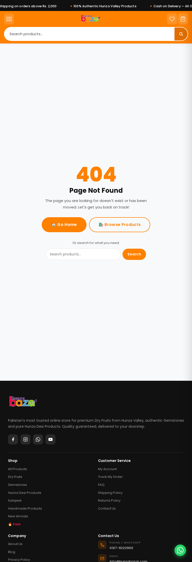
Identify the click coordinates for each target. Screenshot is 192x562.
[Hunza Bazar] (23, 403)
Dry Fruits (15, 476)
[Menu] (9, 18)
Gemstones (17, 484)
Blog (11, 552)
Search (134, 254)
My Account (107, 469)
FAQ (101, 484)
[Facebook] (13, 439)
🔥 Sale (14, 524)
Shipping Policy (110, 492)
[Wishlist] (172, 18)
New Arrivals (18, 516)
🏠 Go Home (64, 224)
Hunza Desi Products (24, 492)
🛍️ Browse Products (119, 224)
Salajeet (15, 500)
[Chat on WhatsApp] (180, 550)
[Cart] (183, 18)
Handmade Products (25, 508)
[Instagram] (25, 439)
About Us (15, 544)
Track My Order (110, 476)
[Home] (90, 18)
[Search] (181, 33)
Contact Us (107, 508)
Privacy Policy (19, 559)
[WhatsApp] (38, 439)
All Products (17, 469)
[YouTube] (51, 439)
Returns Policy (109, 500)
